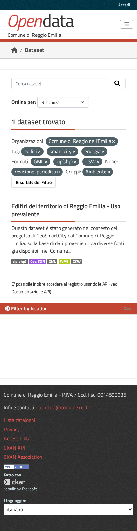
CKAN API (14, 447)
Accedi (124, 5)
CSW (77, 261)
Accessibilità (17, 438)
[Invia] (117, 83)
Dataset (34, 50)
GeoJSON (37, 261)
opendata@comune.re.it (62, 407)
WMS (64, 261)
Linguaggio (14, 500)
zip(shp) (19, 261)
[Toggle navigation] (126, 24)
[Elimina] (113, 141)
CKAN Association (23, 457)
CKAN (14, 482)
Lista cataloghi (19, 420)
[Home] (14, 50)
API (105, 284)
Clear (128, 308)
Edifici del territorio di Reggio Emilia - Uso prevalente (65, 210)
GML (52, 261)
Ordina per (23, 102)
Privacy (12, 429)
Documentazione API (30, 291)
